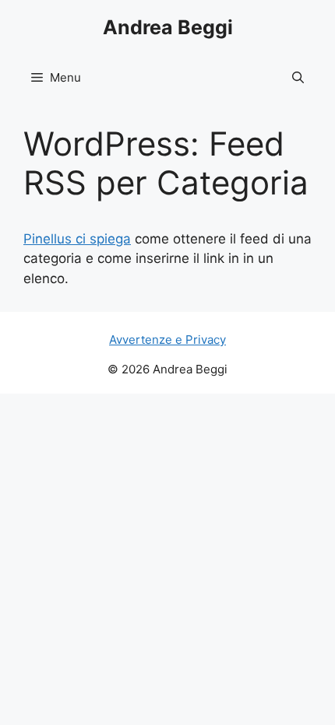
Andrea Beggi (168, 27)
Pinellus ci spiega (77, 239)
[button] (298, 77)
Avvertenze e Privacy (167, 339)
